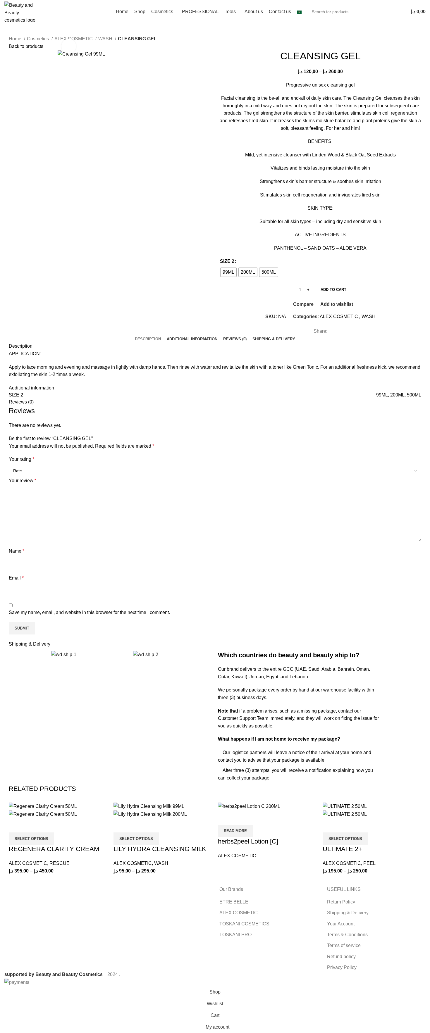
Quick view (32, 825)
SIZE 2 (227, 261)
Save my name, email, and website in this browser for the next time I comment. (89, 612)
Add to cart (333, 289)
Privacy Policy (342, 967)
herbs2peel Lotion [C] (248, 841)
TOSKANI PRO (235, 934)
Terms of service (344, 945)
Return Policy (341, 901)
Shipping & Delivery (348, 912)
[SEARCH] (385, 11)
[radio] (228, 272)
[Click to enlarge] (68, 46)
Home (16, 38)
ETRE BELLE (233, 901)
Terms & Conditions (347, 934)
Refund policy (341, 956)
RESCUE (59, 863)
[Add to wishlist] (47, 825)
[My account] (400, 12)
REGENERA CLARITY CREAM (54, 849)
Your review (22, 480)
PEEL (369, 863)
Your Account (341, 923)
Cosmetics (38, 38)
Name (16, 551)
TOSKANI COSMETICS (244, 923)
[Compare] (16, 825)
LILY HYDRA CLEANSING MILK (159, 849)
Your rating (21, 459)
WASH (105, 38)
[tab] (148, 339)
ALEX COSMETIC (339, 316)
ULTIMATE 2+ (342, 849)
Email (16, 577)
